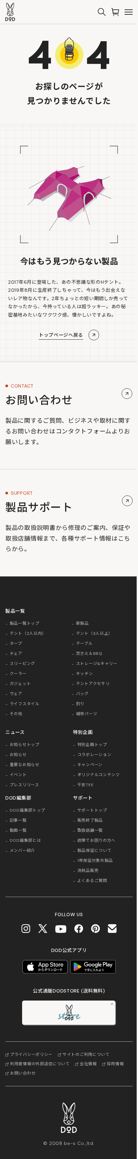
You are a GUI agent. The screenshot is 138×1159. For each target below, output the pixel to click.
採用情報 (115, 1064)
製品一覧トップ (25, 623)
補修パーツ (86, 714)
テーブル (84, 643)
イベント (18, 775)
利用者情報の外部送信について (40, 1064)
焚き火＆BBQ (89, 654)
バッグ (82, 694)
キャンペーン (89, 765)
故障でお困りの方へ (96, 840)
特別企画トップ (92, 745)
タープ (16, 643)
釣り (80, 704)
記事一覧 (18, 820)
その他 (16, 714)
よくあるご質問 (92, 881)
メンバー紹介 (22, 850)
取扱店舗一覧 (90, 830)
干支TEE (85, 785)
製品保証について (94, 850)
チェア (16, 654)
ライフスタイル (25, 704)
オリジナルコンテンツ (98, 775)
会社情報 (88, 1064)
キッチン (84, 674)
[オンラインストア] (115, 12)
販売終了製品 (90, 820)
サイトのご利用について (86, 1054)
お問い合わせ (23, 1073)
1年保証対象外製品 (95, 861)
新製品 (82, 623)
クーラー (18, 674)
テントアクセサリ (93, 684)
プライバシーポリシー (31, 1054)
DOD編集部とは (25, 840)
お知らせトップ (25, 745)
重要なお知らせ (25, 765)
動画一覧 (18, 830)
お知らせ (18, 755)
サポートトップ (92, 810)
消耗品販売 (88, 871)
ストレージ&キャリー (97, 664)
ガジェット (20, 684)
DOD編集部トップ (27, 810)
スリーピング (22, 664)
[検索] (102, 12)
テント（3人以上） (94, 633)
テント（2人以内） (28, 633)
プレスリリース (24, 785)
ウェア (16, 694)
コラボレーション (94, 755)
